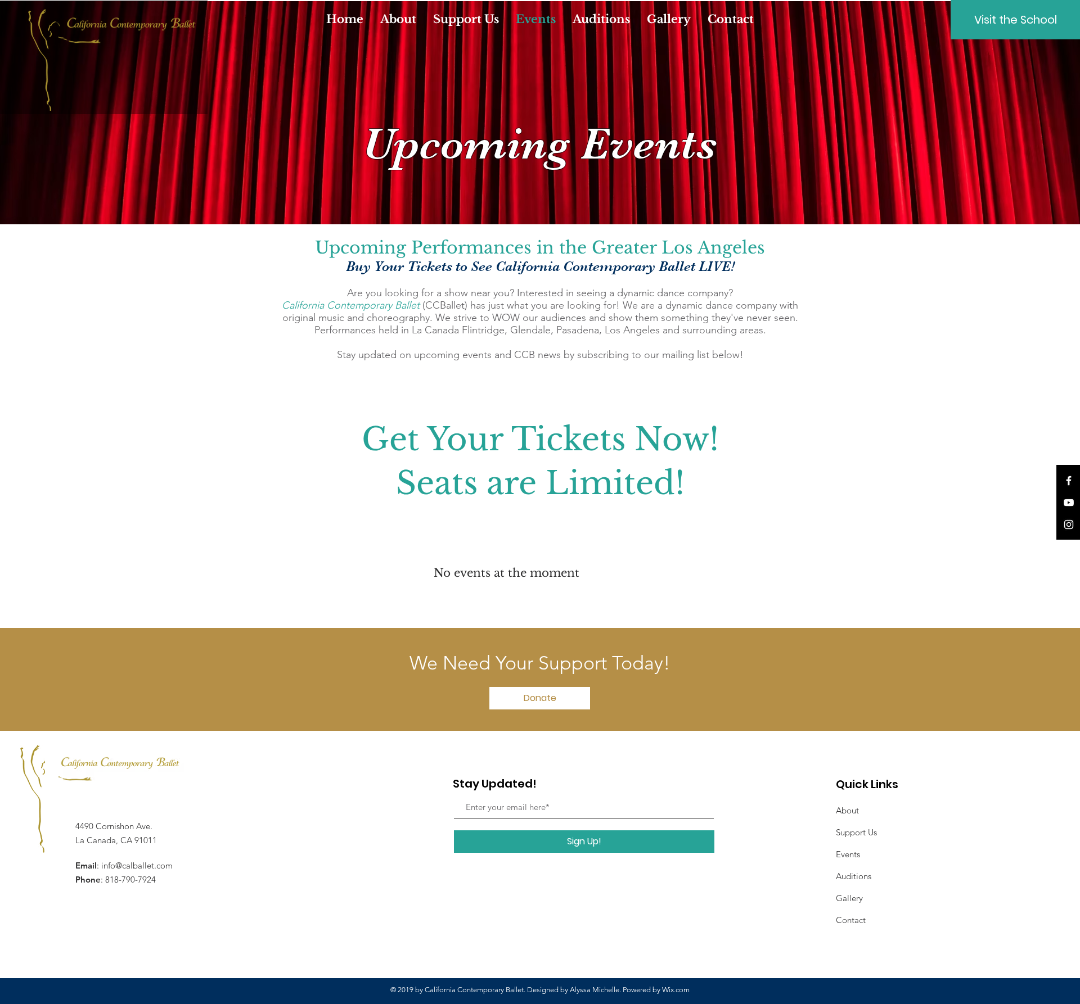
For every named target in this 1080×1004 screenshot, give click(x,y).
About (847, 810)
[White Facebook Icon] (1069, 480)
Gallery (849, 898)
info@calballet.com (137, 865)
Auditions (853, 876)
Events (848, 854)
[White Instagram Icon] (1069, 524)
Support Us (856, 832)
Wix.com (676, 989)
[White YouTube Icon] (1069, 502)
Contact (851, 920)
